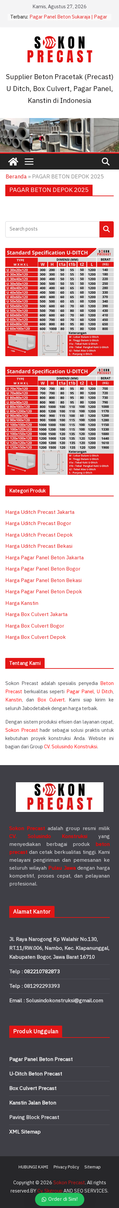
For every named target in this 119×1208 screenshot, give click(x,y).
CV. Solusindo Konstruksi (70, 746)
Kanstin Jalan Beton (32, 1103)
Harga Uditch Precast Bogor (38, 523)
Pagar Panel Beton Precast (41, 1059)
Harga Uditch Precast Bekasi (38, 546)
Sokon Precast (21, 730)
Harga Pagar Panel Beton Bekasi (43, 580)
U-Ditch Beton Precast (35, 1074)
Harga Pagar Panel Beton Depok (43, 592)
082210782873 (42, 972)
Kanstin (13, 700)
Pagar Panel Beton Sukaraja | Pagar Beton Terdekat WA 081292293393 (68, 20)
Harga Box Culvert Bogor (34, 626)
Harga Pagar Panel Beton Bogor (42, 569)
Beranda (16, 177)
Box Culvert (51, 700)
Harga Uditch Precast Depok (39, 535)
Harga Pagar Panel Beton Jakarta (44, 558)
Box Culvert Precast (33, 1088)
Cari (106, 229)
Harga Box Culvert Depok (35, 637)
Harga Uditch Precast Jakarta (39, 512)
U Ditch (105, 691)
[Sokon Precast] (13, 162)
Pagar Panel (80, 691)
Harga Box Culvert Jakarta (36, 614)
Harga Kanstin (21, 603)
